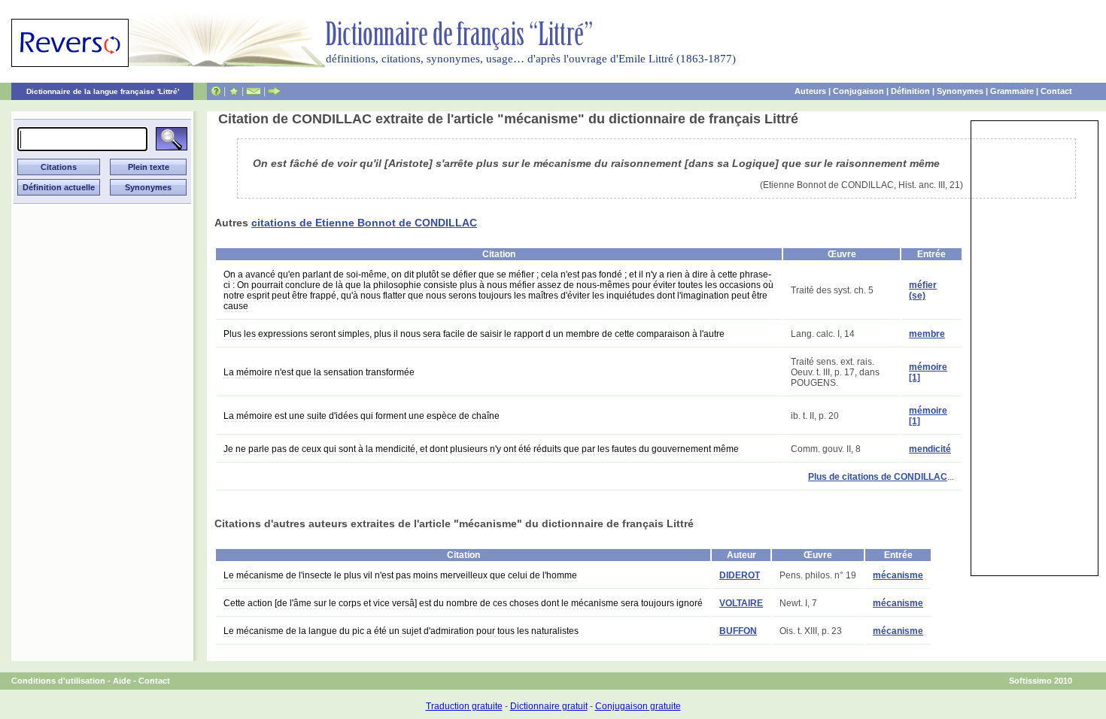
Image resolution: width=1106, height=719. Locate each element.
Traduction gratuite (464, 706)
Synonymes (960, 91)
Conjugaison (858, 91)
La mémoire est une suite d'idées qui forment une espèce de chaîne (361, 416)
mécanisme (898, 575)
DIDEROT (739, 575)
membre (927, 334)
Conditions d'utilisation (58, 680)
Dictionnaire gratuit (549, 706)
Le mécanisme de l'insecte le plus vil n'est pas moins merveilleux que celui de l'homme (400, 575)
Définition (910, 91)
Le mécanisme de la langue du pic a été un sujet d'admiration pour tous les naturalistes (401, 631)
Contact (1056, 91)
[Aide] (216, 91)
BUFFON (738, 631)
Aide (122, 680)
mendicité (930, 449)
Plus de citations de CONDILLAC (877, 477)
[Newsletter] (253, 91)
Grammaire (1012, 91)
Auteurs (810, 91)
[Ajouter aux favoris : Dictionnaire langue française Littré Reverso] (233, 91)
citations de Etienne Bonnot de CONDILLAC (364, 223)
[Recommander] (274, 91)
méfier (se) (923, 290)
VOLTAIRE (741, 603)
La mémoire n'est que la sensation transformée (319, 372)
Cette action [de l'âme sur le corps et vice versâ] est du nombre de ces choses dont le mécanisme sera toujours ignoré (463, 603)
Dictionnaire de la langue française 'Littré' (102, 91)
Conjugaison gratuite (638, 706)
